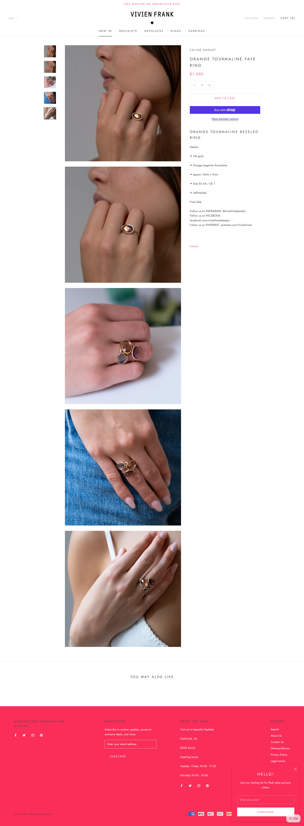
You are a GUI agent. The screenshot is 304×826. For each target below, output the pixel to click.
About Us (276, 736)
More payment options (225, 119)
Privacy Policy (279, 755)
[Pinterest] (211, 245)
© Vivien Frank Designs (33, 814)
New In (105, 31)
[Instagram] (32, 735)
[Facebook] (202, 245)
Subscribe (265, 812)
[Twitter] (207, 245)
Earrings (197, 31)
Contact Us (277, 742)
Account (252, 18)
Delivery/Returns (280, 748)
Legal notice (278, 761)
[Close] (295, 769)
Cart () (288, 18)
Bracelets (128, 31)
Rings (176, 31)
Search (269, 18)
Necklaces (153, 31)
